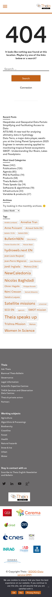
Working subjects (10, 413)
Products (8, 177)
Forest (4, 434)
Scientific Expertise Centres (14, 386)
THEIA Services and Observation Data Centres (17, 392)
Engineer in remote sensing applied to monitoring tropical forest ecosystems (24, 146)
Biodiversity (7, 426)
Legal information (10, 381)
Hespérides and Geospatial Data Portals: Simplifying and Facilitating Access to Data (25, 125)
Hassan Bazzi (28, 244)
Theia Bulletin (10, 181)
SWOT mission (37, 309)
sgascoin (21, 310)
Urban (4, 451)
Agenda (7, 171)
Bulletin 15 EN (9, 233)
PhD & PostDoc (11, 174)
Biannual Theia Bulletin (12, 373)
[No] (48, 586)
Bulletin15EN (23, 233)
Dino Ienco (31, 239)
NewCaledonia (17, 272)
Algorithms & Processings (13, 421)
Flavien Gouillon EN (11, 244)
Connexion (26, 87)
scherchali (43, 304)
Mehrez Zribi (30, 266)
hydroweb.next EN (18, 250)
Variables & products (14, 193)
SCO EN (9, 309)
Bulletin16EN (14, 238)
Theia (4, 364)
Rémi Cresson (12, 291)
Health (4, 439)
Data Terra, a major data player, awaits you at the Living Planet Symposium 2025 (26, 139)
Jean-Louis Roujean (14, 255)
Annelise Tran (29, 222)
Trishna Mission (14, 324)
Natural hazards (9, 443)
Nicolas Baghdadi (19, 280)
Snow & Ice (6, 447)
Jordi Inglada (12, 266)
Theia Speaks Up (12, 184)
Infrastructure (10, 190)
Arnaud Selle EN (34, 227)
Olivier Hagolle (12, 286)
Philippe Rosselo (29, 286)
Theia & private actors (12, 397)
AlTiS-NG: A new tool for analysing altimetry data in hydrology (22, 133)
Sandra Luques (12, 296)
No (20, 592)
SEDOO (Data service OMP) (30, 573)
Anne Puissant (13, 228)
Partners (5, 401)
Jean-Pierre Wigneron (15, 260)
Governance (7, 377)
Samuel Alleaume (31, 292)
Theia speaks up (20, 317)
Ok (14, 592)
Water (4, 456)
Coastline (6, 430)
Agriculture (6, 417)
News (6, 165)
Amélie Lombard (10, 222)
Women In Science (19, 330)
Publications (9, 168)
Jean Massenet (35, 261)
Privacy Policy (33, 592)
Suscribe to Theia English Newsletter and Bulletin (19, 473)
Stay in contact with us (14, 467)
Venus (32, 324)
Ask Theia (6, 369)
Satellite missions (19, 303)
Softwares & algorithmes (16, 187)
